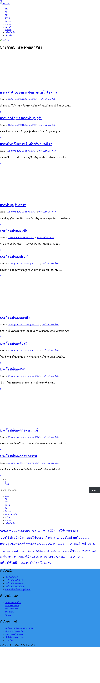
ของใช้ (48, 530)
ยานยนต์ (15, 551)
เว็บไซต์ (34, 563)
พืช (6, 9)
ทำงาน (41, 544)
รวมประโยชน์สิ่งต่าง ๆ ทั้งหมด (17, 590)
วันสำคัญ (39, 551)
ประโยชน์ (80, 544)
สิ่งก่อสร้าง (65, 551)
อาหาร (8, 24)
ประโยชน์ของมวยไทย (14, 586)
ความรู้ (4, 543)
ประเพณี (69, 544)
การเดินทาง (24, 531)
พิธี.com (8, 615)
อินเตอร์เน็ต (24, 557)
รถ (20, 551)
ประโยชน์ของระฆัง (13, 231)
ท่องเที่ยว (50, 544)
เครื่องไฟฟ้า (10, 32)
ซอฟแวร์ (31, 544)
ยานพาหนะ (5, 551)
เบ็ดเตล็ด (8, 35)
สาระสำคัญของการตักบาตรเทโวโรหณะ (28, 92)
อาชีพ (7, 18)
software (8, 30)
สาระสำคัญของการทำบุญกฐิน (21, 118)
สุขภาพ (85, 550)
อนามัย (94, 551)
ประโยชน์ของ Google (14, 583)
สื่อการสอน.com (11, 609)
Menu (2, 1)
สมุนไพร (54, 551)
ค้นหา (94, 490)
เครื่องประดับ (46, 557)
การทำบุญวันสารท (13, 205)
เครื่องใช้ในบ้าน (76, 557)
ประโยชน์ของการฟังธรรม (18, 456)
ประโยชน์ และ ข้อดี (47, 99)
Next (7, 484)
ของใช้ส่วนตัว (70, 537)
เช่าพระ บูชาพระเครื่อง (14, 631)
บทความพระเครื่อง (13, 603)
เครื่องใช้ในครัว (61, 557)
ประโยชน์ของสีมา (13, 369)
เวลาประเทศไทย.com (14, 634)
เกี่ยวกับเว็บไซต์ (11, 577)
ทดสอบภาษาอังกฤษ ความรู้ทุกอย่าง (20, 628)
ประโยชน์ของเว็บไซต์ (14, 580)
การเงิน (14, 531)
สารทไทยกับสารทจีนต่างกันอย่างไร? (26, 144)
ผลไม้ (89, 544)
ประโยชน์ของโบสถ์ (13, 343)
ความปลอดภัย (85, 538)
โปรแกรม (45, 563)
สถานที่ (8, 27)
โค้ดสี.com (9, 612)
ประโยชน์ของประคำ (14, 257)
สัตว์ (6, 15)
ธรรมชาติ (60, 544)
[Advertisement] (50, 70)
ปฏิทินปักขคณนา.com (14, 637)
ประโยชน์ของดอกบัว (15, 317)
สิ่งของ (8, 21)
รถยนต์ (24, 551)
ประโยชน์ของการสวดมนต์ (19, 430)
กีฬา (7, 12)
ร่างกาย (31, 551)
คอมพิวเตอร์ (17, 544)
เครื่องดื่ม (35, 557)
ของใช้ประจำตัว (66, 530)
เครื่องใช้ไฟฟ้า (9, 562)
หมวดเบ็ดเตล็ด (11, 514)
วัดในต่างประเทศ (12, 606)
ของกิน (39, 531)
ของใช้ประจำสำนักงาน (43, 537)
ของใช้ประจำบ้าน (12, 537)
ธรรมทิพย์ (9, 640)
